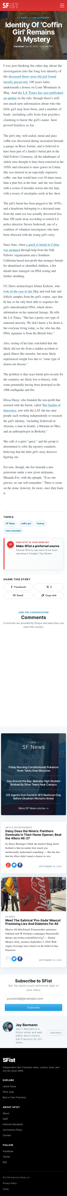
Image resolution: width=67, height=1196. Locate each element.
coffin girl (26, 523)
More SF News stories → (34, 808)
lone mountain (13, 530)
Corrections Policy (12, 1129)
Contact (7, 1135)
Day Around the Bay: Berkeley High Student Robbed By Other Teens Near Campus (33, 782)
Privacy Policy (10, 1183)
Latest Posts (9, 1086)
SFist (9, 1060)
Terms (6, 1189)
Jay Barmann (41, 17)
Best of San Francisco (14, 1097)
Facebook (8, 1151)
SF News (22, 17)
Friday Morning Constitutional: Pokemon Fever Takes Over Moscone (34, 768)
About (6, 1113)
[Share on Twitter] (14, 865)
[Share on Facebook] (20, 865)
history (40, 523)
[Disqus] (33, 681)
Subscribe (33, 1007)
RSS (5, 1162)
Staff (5, 1118)
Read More (56, 1032)
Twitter (6, 1156)
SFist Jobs (8, 1091)
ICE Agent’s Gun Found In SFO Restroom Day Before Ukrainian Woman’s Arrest (33, 796)
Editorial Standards (13, 1124)
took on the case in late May (21, 291)
